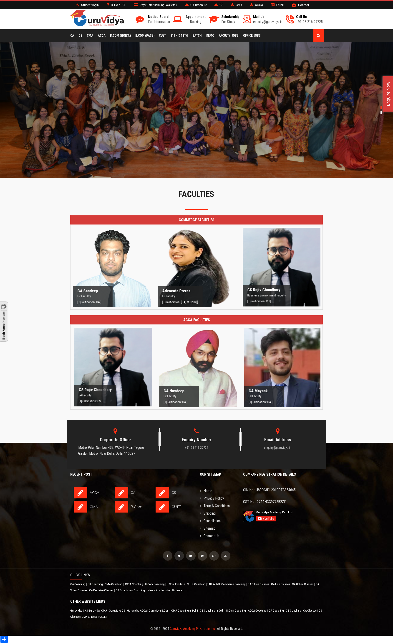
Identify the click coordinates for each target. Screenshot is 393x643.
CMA (90, 35)
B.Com (136, 507)
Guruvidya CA (78, 610)
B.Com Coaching (155, 584)
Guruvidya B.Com (159, 610)
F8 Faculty (281, 369)
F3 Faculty (196, 269)
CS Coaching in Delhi (212, 610)
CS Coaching (95, 584)
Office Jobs (252, 35)
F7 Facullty (111, 269)
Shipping (210, 513)
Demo (210, 35)
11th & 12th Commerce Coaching (226, 584)
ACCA (102, 35)
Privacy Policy (214, 498)
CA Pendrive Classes (101, 590)
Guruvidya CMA (98, 610)
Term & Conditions (217, 506)
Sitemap (209, 528)
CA (72, 35)
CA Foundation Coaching (131, 590)
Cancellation (212, 521)
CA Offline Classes (259, 584)
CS (80, 35)
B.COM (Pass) (144, 35)
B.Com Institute (176, 584)
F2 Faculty (196, 369)
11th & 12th (179, 35)
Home (208, 491)
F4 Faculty (111, 369)
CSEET (103, 616)
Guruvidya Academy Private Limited (193, 629)
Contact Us (211, 536)
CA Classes (310, 610)
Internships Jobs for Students (165, 590)
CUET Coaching (196, 584)
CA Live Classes (281, 584)
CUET (162, 35)
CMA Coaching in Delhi (185, 610)
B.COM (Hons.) (120, 35)
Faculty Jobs (229, 35)
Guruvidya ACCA (137, 610)
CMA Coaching (114, 584)
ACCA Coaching (134, 584)
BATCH (197, 35)
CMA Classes (90, 616)
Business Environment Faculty (281, 269)
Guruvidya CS (117, 610)
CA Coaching (78, 584)
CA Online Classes (303, 584)
